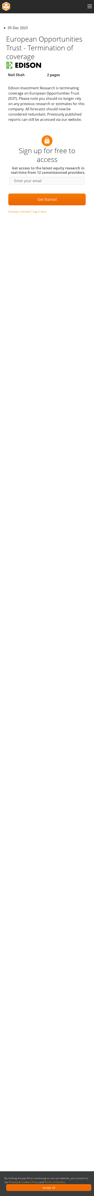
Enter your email (28, 180)
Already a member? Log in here (27, 211)
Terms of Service (54, 1182)
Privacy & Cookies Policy (23, 1182)
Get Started (47, 199)
